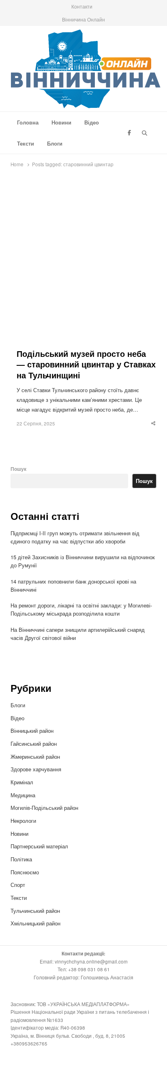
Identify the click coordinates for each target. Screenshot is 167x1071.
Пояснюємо (25, 872)
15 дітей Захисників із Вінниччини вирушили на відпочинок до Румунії (83, 561)
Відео (91, 122)
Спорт (18, 885)
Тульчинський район (35, 910)
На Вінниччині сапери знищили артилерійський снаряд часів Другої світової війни (78, 634)
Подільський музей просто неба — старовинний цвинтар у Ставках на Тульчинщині (86, 364)
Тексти (25, 143)
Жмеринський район (36, 756)
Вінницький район (32, 730)
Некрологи (23, 820)
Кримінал (22, 782)
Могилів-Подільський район (45, 807)
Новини (61, 122)
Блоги (54, 143)
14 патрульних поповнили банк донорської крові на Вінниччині (73, 585)
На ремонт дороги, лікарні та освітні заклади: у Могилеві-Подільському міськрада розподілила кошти (81, 609)
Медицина (23, 795)
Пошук (18, 469)
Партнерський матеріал (39, 846)
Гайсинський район (34, 743)
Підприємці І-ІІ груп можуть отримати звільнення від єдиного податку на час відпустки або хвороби (75, 537)
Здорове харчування (36, 769)
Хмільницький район (36, 923)
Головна (28, 122)
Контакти (81, 6)
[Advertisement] (83, 260)
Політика (21, 859)
